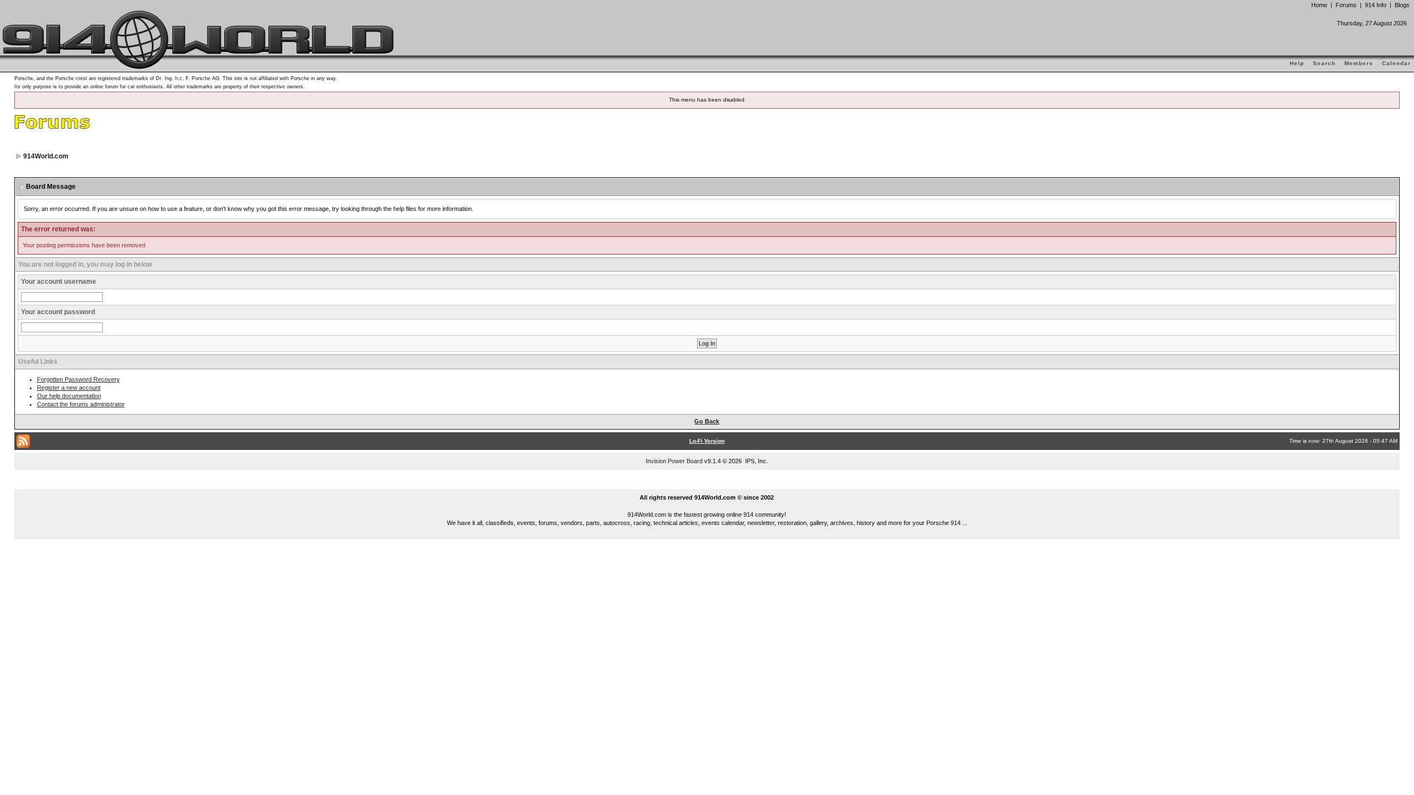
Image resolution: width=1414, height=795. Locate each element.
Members (1358, 63)
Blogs (1402, 5)
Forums (1346, 5)
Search (1324, 63)
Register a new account (69, 387)
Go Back (706, 421)
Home (1319, 5)
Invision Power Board (674, 461)
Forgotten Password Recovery (78, 379)
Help (1297, 63)
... (707, 484)
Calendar (1396, 63)
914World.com (45, 156)
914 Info (1375, 5)
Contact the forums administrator (81, 404)
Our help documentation (69, 396)
